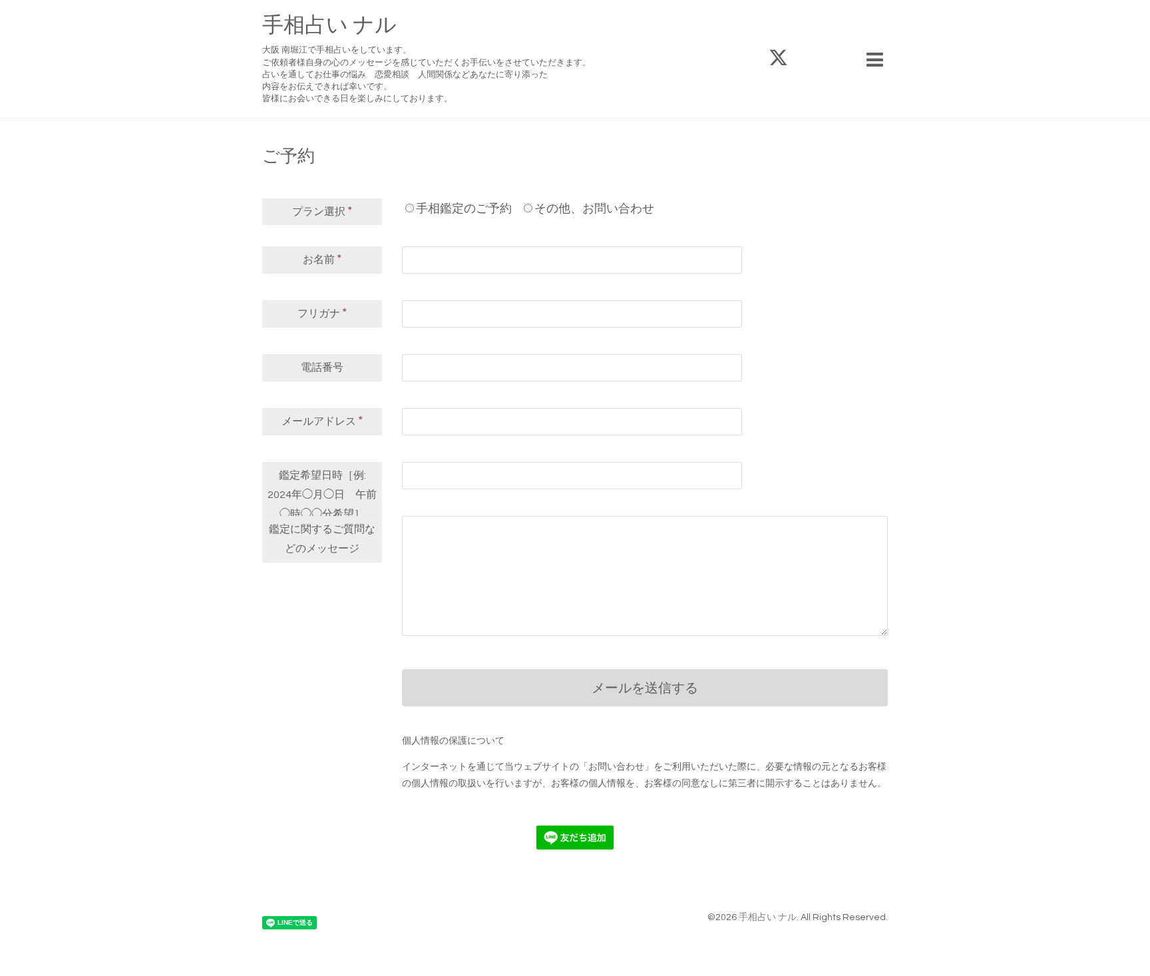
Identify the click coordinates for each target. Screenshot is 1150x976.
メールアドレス (322, 420)
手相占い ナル (329, 26)
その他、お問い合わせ (594, 208)
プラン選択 (322, 211)
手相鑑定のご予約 (464, 208)
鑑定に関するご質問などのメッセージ (322, 539)
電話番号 (322, 367)
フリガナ (322, 313)
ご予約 (288, 156)
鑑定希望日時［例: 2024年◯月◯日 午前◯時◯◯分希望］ (322, 494)
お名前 (322, 259)
